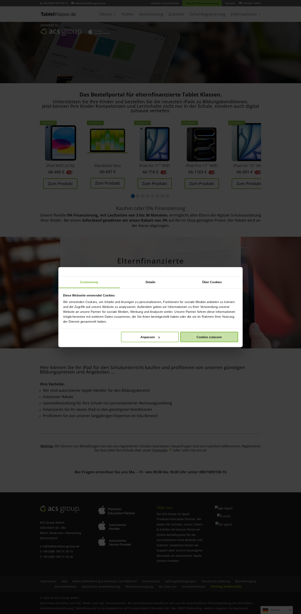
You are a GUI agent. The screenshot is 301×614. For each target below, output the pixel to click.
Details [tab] (151, 282)
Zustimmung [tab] (89, 282)
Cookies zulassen (209, 337)
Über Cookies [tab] (212, 282)
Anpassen (147, 337)
